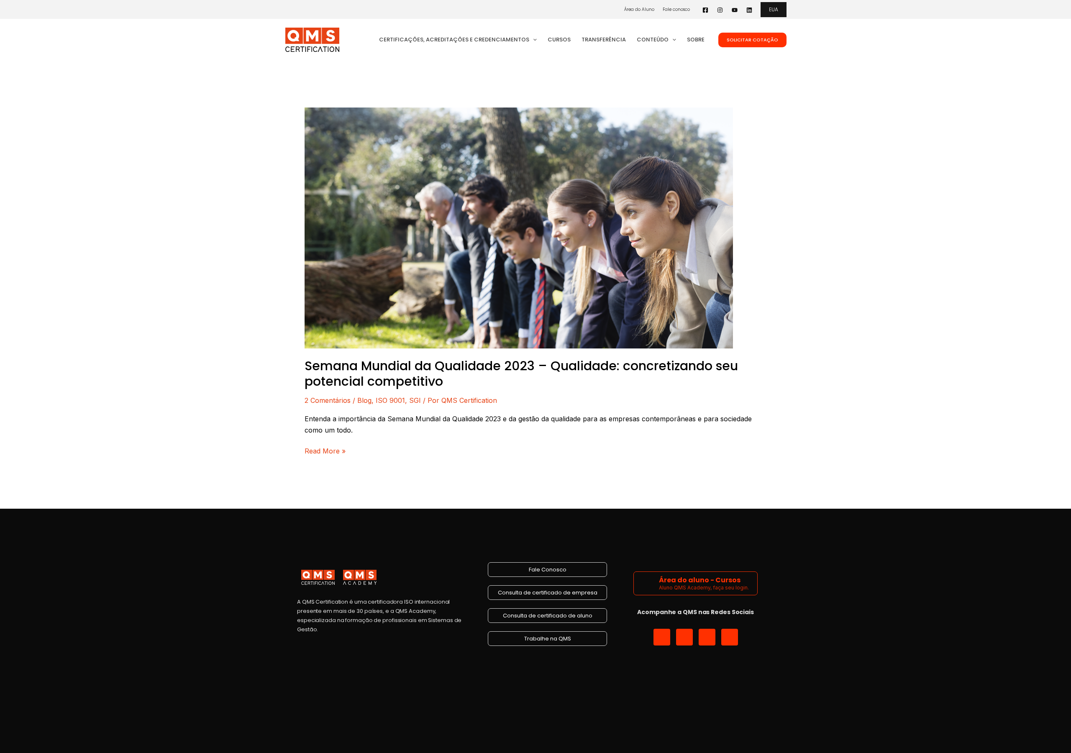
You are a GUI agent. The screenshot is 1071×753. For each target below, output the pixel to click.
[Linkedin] (749, 10)
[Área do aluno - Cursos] (647, 583)
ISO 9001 (390, 400)
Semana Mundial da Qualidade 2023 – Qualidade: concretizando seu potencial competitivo (521, 373)
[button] (774, 9)
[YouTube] (735, 10)
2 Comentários (328, 400)
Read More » (325, 450)
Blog (364, 400)
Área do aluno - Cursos (699, 580)
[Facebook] (705, 10)
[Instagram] (720, 10)
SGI (415, 400)
